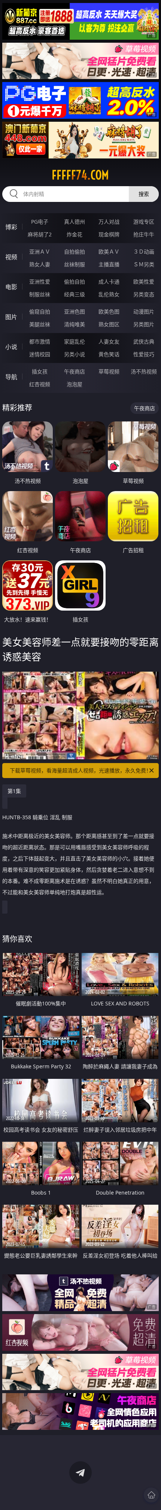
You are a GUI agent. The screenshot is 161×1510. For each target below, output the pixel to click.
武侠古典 (143, 341)
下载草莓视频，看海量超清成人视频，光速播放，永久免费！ (80, 770)
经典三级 (74, 294)
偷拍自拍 (74, 281)
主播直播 (108, 264)
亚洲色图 (74, 311)
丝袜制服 (74, 264)
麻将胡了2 (40, 234)
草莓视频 (108, 371)
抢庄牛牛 (143, 234)
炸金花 (74, 234)
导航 (11, 377)
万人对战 (108, 221)
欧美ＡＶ (108, 251)
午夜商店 (74, 371)
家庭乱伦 (74, 341)
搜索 (144, 193)
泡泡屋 (74, 384)
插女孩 (40, 371)
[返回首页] (151, 1495)
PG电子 (39, 221)
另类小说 (74, 354)
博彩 (11, 227)
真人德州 (74, 221)
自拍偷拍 (74, 251)
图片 (11, 317)
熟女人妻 (39, 264)
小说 (11, 347)
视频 (11, 257)
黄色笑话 (108, 354)
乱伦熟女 (108, 294)
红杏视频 (39, 384)
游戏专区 (143, 221)
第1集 (14, 791)
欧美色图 (108, 311)
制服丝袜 (39, 294)
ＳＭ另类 (143, 264)
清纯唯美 (74, 324)
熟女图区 (108, 324)
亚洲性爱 (39, 281)
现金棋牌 (108, 234)
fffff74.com (80, 174)
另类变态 (143, 294)
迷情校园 (39, 354)
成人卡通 (108, 281)
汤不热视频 (144, 371)
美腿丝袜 (39, 324)
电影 (11, 287)
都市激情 (39, 341)
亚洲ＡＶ (39, 251)
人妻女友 (108, 341)
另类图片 (143, 324)
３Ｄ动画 (143, 251)
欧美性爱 (143, 281)
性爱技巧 (143, 354)
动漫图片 (143, 311)
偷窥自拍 (39, 311)
